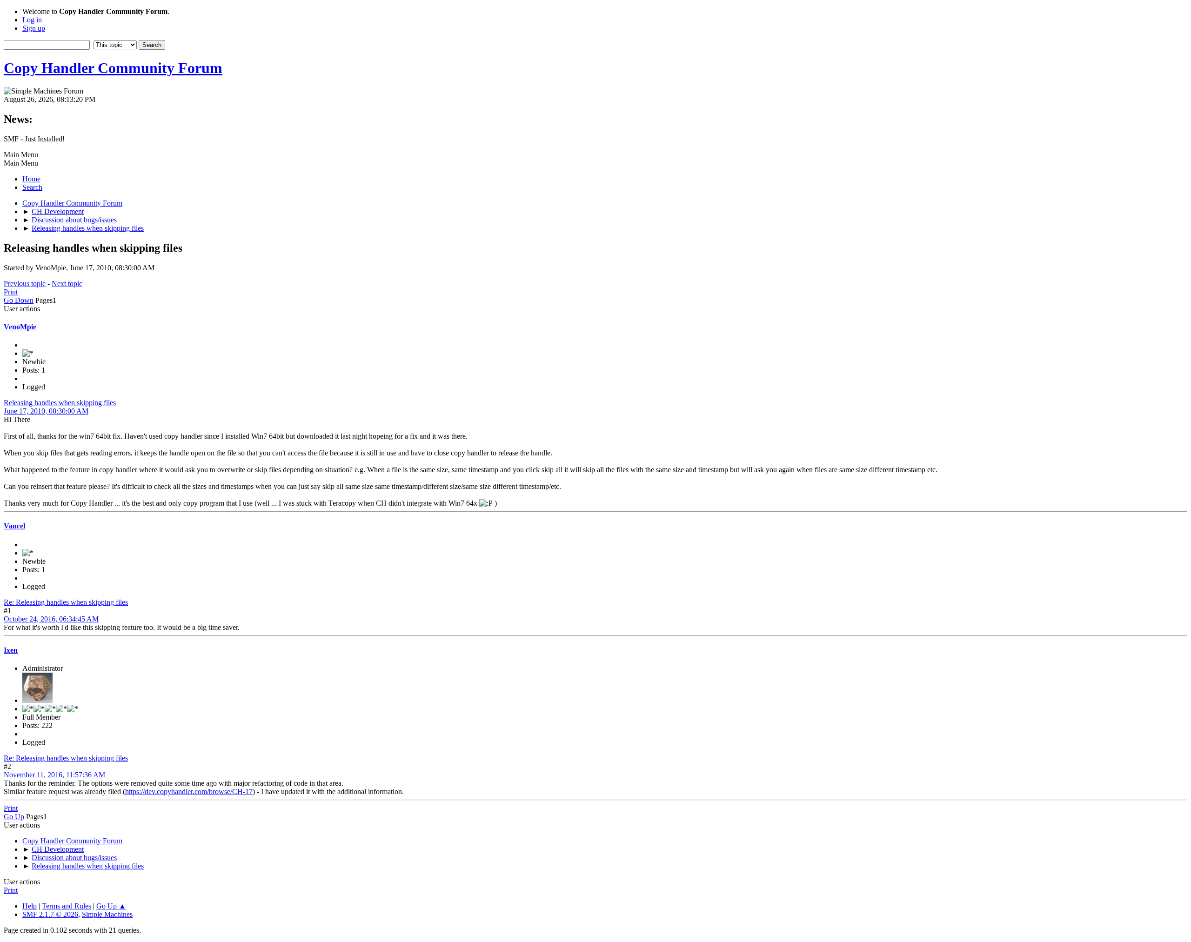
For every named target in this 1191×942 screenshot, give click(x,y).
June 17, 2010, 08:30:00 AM (46, 411)
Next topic (67, 283)
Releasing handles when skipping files (60, 403)
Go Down (18, 300)
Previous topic (25, 283)
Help (29, 906)
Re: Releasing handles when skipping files (66, 602)
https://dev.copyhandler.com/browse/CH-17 (189, 791)
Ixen (11, 650)
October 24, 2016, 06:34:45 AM (51, 619)
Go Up (14, 817)
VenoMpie (20, 327)
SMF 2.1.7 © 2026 (50, 914)
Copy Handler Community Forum (113, 68)
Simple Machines (107, 914)
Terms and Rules (66, 906)
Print (11, 292)
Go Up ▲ (111, 906)
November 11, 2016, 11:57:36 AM (54, 775)
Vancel (14, 526)
